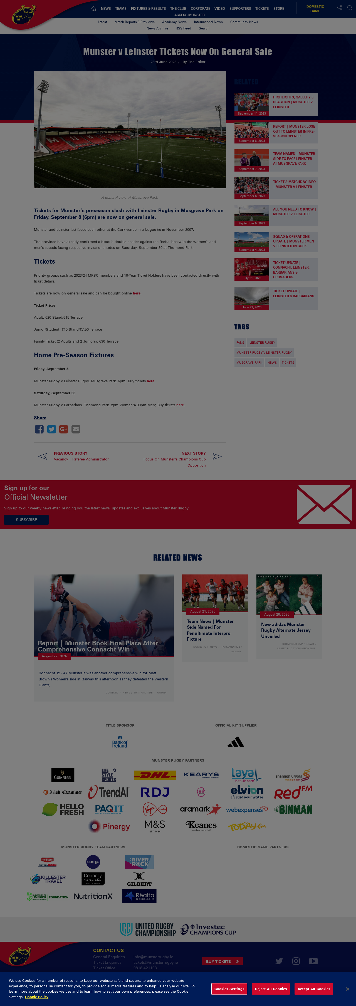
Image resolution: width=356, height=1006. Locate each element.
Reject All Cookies (271, 989)
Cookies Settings (229, 989)
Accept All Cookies (314, 989)
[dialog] (178, 989)
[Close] (347, 989)
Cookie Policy (36, 996)
